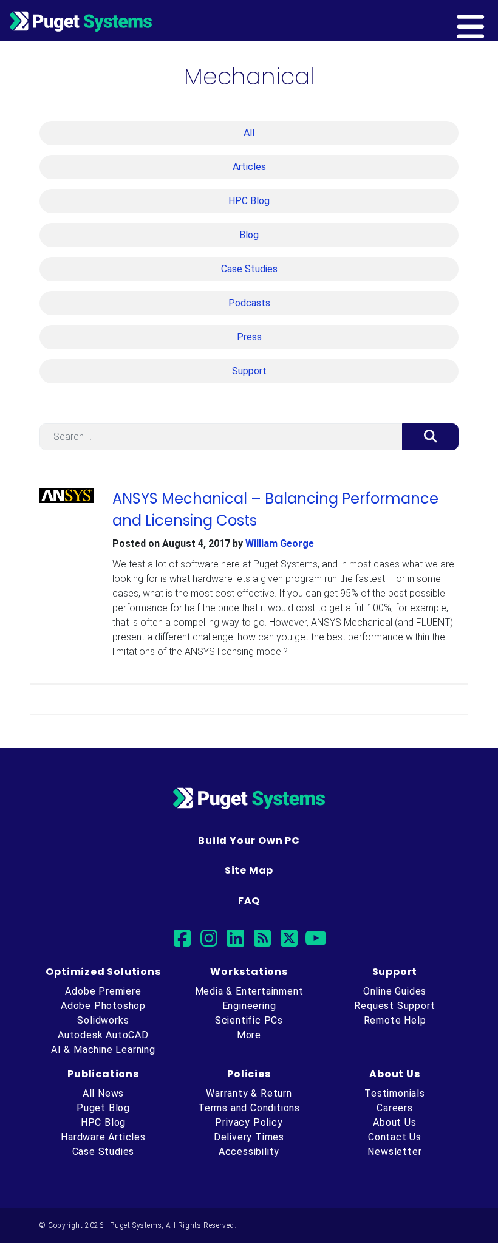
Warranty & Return (249, 1093)
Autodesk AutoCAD (103, 1035)
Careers (395, 1108)
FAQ (249, 901)
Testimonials (394, 1093)
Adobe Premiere (103, 991)
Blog (249, 235)
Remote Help (395, 1020)
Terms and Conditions (249, 1108)
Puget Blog (103, 1108)
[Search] (430, 436)
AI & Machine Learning (103, 1049)
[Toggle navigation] (490, 21)
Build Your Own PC (249, 841)
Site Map (249, 870)
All (249, 133)
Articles (249, 167)
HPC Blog (249, 201)
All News (103, 1093)
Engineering (249, 1006)
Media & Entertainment (249, 991)
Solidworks (103, 1020)
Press (249, 337)
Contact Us (394, 1137)
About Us (394, 1122)
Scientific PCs (249, 1020)
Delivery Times (249, 1137)
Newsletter (394, 1151)
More (249, 1035)
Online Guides (394, 991)
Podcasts (249, 303)
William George (279, 543)
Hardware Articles (103, 1137)
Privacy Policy (248, 1122)
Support (249, 371)
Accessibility (249, 1151)
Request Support (394, 1006)
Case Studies (249, 269)
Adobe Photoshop (103, 1006)
